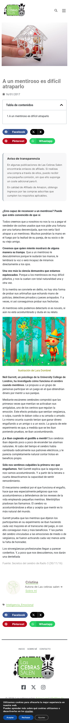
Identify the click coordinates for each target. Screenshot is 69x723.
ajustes (29, 711)
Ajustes (41, 717)
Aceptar (10, 717)
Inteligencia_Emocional (19, 604)
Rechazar (26, 717)
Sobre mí (31, 590)
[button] (15, 132)
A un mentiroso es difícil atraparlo (29, 116)
